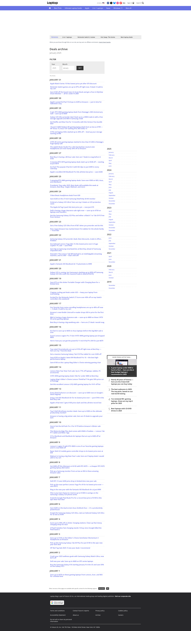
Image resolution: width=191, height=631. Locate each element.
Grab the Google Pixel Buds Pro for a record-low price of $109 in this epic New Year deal (76, 499)
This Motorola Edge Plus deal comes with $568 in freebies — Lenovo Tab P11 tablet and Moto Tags (77, 432)
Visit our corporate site (123, 596)
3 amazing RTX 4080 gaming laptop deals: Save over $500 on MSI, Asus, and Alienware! (76, 181)
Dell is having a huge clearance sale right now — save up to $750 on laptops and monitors (75, 211)
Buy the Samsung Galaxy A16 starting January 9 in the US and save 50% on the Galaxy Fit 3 (77, 565)
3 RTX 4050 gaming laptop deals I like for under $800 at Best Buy (74, 376)
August (111, 193)
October (111, 198)
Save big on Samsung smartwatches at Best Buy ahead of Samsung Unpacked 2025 (75, 250)
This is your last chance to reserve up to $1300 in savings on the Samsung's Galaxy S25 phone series (74, 494)
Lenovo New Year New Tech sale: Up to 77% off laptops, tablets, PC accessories (75, 372)
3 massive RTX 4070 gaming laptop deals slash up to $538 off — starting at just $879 (77, 163)
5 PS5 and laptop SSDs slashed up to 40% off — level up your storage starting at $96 (76, 133)
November (112, 201)
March (111, 158)
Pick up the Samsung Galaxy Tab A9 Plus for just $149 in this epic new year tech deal (76, 544)
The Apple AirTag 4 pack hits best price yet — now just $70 (72, 207)
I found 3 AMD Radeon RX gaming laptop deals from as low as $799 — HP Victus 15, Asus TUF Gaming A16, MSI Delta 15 (76, 128)
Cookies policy (123, 611)
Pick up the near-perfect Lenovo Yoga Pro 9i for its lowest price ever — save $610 (76, 485)
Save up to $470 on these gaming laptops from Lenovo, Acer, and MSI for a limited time (76, 575)
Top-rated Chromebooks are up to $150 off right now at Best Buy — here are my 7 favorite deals (75, 350)
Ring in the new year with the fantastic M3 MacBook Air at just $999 (75, 489)
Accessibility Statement (58, 615)
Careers (120, 615)
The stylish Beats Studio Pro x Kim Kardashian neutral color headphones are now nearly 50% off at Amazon (72, 148)
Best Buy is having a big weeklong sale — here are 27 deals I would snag (77, 322)
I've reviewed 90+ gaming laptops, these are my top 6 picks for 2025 (122, 401)
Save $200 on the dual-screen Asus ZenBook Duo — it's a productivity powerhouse (76, 509)
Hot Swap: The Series (108, 37)
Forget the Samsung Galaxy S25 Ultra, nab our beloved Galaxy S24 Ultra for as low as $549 (77, 514)
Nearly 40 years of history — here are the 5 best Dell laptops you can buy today (122, 382)
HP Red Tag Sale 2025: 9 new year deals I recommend (70, 548)
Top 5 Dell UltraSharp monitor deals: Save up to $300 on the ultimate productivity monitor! (76, 412)
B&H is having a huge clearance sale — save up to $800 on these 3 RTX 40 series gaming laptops (76, 318)
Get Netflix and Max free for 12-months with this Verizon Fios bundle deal (76, 123)
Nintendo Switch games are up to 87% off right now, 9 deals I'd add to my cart (76, 88)
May (110, 163)
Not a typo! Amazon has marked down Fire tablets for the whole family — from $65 (77, 230)
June (110, 166)
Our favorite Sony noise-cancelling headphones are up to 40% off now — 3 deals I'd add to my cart (76, 308)
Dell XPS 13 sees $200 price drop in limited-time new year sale (73, 481)
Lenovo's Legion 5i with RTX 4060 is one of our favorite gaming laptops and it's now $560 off (76, 447)
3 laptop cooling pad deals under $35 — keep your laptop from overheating (73, 293)
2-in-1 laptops (67, 37)
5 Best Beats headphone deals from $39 (65, 195)
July (110, 190)
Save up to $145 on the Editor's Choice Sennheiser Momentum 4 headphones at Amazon (74, 539)
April (110, 160)
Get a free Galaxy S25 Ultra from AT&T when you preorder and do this (76, 225)
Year (53, 64)
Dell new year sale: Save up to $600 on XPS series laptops (71, 561)
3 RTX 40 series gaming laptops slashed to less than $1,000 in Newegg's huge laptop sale (77, 143)
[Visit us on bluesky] (114, 3)
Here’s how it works (105, 42)
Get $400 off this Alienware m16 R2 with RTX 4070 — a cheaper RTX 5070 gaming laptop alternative (77, 467)
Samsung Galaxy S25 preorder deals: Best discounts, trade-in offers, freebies (75, 240)
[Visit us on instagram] (117, 3)
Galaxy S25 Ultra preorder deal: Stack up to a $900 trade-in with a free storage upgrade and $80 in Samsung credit (76, 118)
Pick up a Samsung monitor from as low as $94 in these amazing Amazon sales (74, 472)
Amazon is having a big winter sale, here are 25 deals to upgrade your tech (76, 417)
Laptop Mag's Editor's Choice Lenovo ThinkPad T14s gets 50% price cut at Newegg (77, 380)
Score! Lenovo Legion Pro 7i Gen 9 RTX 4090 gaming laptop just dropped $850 (77, 336)
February (111, 155)
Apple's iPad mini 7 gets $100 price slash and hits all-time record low (75, 403)
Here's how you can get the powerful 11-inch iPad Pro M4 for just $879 (76, 341)
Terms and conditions (57, 611)
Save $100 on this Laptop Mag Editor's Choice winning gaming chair (75, 362)
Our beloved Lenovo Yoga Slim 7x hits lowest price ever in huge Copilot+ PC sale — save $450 (74, 245)
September (112, 195)
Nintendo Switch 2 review (86, 37)
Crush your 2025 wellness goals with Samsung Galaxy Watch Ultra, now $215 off (77, 557)
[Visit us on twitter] (111, 3)
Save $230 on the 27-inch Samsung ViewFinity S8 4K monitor (72, 199)
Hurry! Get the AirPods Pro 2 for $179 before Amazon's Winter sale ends (75, 427)
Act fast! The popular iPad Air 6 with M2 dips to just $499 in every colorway (74, 168)
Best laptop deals (127, 37)
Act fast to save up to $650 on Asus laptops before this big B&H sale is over (76, 331)
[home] (50, 8)
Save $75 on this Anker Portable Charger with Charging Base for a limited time (75, 283)
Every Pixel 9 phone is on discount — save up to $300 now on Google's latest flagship (76, 393)
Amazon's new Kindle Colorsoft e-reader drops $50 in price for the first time (77, 313)
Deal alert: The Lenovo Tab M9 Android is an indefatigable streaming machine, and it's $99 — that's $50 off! (76, 255)
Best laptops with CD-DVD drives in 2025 (121, 409)
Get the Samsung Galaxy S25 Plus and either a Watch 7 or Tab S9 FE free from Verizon (77, 216)
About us (76, 615)
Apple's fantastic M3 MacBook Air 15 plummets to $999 (71, 264)
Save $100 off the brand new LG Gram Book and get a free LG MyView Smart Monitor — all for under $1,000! (76, 93)
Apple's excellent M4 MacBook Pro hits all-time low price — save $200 (76, 172)
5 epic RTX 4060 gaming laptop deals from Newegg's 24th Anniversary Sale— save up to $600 (76, 113)
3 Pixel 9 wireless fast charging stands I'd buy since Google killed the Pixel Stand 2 (75, 529)
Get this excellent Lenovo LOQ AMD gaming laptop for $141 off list (75, 384)
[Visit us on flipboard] (121, 3)
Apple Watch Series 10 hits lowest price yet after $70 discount (73, 83)
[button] (140, 3)
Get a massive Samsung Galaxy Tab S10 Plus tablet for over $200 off (75, 354)
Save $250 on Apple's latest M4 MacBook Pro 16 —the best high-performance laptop (74, 358)
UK (107, 588)
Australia (101, 588)
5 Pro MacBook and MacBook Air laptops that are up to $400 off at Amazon (75, 437)
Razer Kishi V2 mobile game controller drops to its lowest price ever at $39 (76, 452)
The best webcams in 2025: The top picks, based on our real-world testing (122, 391)
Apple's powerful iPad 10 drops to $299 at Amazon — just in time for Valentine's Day (76, 103)
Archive (98, 615)
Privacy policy (100, 611)
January (111, 152)
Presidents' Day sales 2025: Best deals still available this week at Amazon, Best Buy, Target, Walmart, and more (74, 186)
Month (64, 64)
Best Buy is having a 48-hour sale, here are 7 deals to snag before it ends (75, 158)
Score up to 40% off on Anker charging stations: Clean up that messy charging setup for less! (76, 524)
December (112, 204)
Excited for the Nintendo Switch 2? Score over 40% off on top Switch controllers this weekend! (76, 298)
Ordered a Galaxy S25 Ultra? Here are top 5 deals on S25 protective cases (75, 203)
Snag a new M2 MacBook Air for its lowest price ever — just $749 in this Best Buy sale (77, 398)
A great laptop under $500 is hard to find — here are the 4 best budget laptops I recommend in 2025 (122, 371)
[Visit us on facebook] (108, 3)
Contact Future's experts (81, 611)
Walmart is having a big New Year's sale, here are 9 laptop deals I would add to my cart (77, 457)
